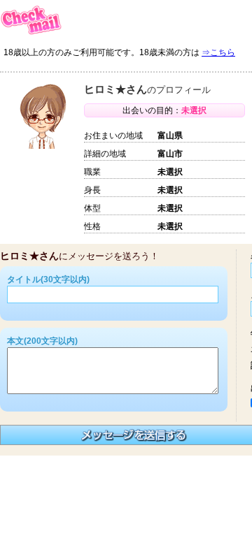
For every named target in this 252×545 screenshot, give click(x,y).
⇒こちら (218, 52)
